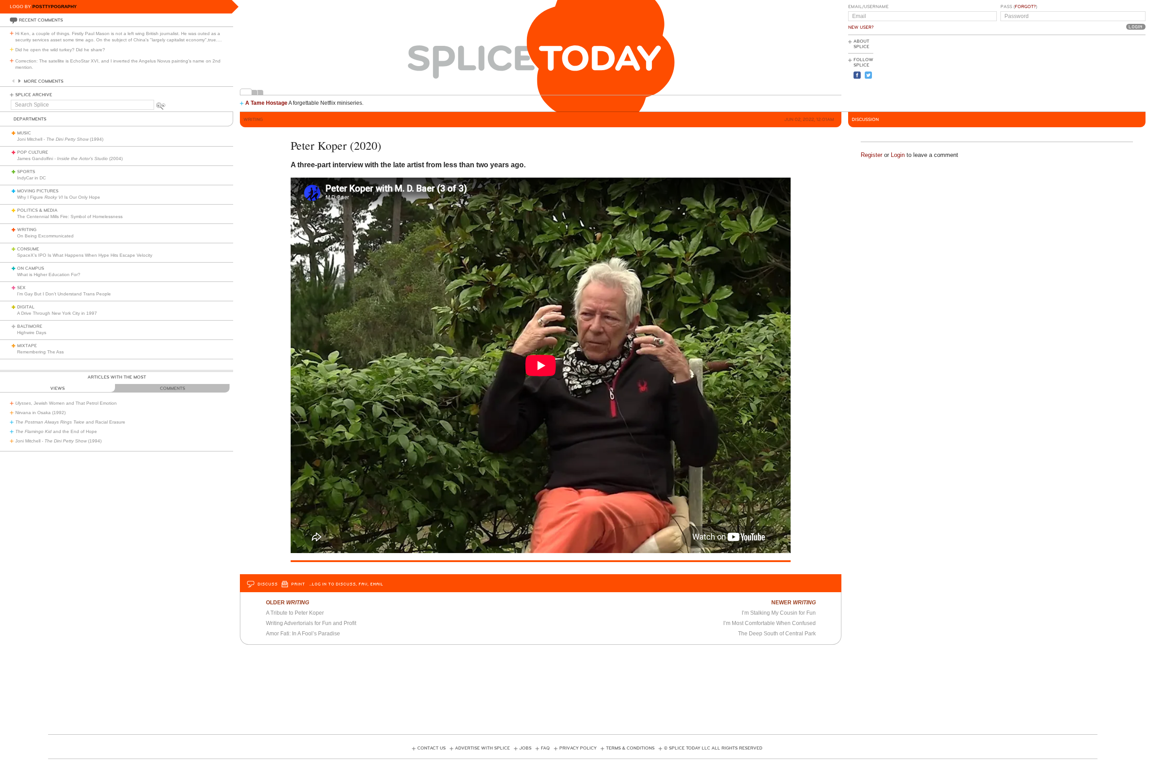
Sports (26, 171)
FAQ (545, 748)
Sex (21, 287)
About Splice (861, 44)
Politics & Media (37, 210)
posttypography (54, 6)
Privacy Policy (578, 748)
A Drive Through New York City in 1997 (57, 313)
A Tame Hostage (266, 103)
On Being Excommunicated (45, 235)
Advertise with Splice (482, 748)
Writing (26, 229)
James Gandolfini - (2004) (70, 158)
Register (871, 155)
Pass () (1018, 6)
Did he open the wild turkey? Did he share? (60, 49)
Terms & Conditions (630, 748)
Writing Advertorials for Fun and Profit (311, 623)
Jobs (525, 748)
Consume (28, 249)
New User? (861, 27)
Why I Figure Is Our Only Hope (58, 197)
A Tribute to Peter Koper (295, 613)
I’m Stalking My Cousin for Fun (779, 613)
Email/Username (868, 6)
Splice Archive (33, 95)
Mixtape (27, 345)
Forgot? (1025, 6)
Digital (26, 307)
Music (24, 133)
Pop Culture (32, 152)
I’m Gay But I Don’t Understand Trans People (64, 293)
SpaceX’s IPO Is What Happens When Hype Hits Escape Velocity (84, 255)
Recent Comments (41, 20)
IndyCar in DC (31, 177)
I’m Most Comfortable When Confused (769, 623)
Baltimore (29, 326)
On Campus (30, 268)
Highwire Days (31, 332)
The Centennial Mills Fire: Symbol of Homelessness (70, 216)
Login (898, 155)
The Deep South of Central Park (777, 633)
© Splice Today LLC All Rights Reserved (713, 748)
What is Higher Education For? (48, 274)
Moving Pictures (37, 191)
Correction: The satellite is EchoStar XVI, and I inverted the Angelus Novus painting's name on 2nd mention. (118, 64)
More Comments (43, 81)
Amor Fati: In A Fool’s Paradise (303, 633)
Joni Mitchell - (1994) (60, 139)
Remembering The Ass (40, 351)
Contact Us (431, 748)
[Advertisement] (1105, 72)
